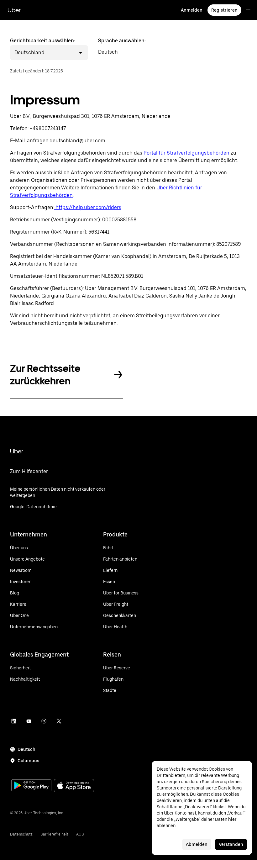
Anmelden (191, 10)
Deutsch (26, 749)
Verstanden (231, 844)
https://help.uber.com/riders (87, 207)
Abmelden (196, 844)
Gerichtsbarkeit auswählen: (42, 46)
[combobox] (45, 52)
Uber (14, 10)
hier (232, 819)
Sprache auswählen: (122, 46)
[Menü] (248, 10)
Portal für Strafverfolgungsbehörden (186, 153)
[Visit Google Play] (31, 786)
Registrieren (224, 10)
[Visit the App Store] (74, 786)
